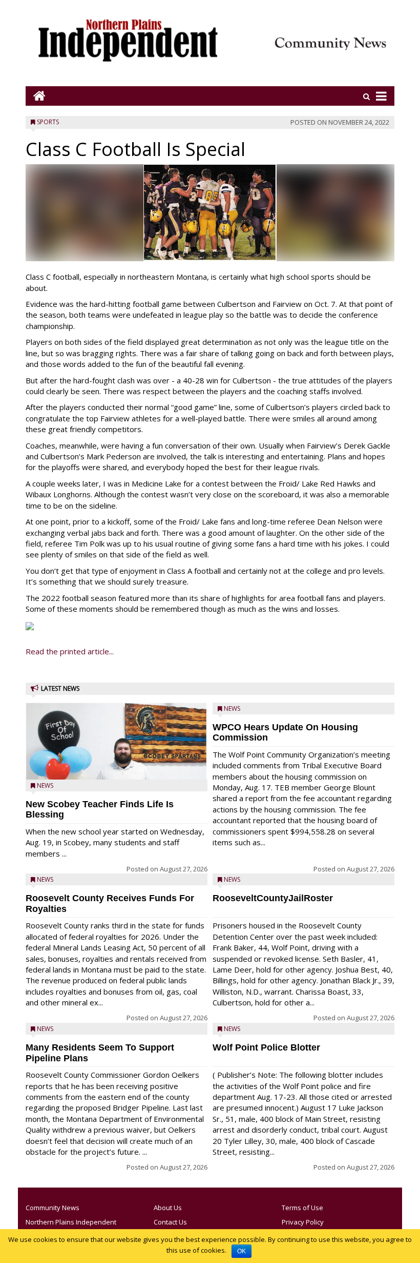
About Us (168, 1207)
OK (241, 1251)
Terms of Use (302, 1207)
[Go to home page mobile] (36, 95)
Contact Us (170, 1222)
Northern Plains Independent (71, 1222)
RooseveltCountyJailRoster (273, 898)
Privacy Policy (303, 1222)
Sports (48, 122)
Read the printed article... (70, 651)
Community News (52, 1207)
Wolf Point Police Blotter (266, 1047)
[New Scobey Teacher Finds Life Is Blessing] (116, 765)
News (45, 785)
